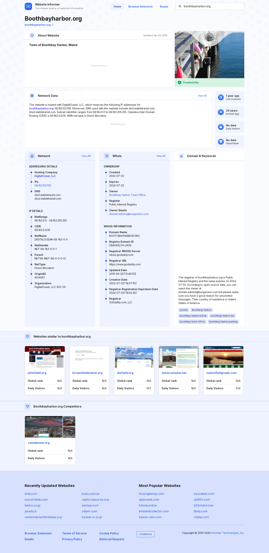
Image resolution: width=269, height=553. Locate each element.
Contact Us (146, 534)
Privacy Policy (72, 539)
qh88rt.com (202, 499)
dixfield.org (125, 373)
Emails (164, 6)
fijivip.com (200, 511)
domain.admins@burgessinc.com (129, 213)
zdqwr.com (89, 511)
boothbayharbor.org (38, 24)
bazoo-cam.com (150, 517)
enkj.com (31, 493)
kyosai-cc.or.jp (92, 517)
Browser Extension (140, 6)
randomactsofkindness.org (43, 517)
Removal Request (111, 539)
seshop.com (90, 505)
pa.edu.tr (31, 511)
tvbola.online (148, 505)
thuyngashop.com (151, 493)
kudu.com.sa (90, 493)
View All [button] (202, 95)
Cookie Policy (109, 533)
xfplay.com (201, 517)
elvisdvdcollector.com (154, 511)
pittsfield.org (37, 373)
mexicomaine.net (174, 373)
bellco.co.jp (32, 505)
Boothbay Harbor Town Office (127, 194)
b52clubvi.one (203, 505)
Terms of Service (74, 533)
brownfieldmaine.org (87, 373)
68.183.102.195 (43, 185)
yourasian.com (204, 493)
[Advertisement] (98, 76)
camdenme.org (39, 443)
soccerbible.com (36, 499)
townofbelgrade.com (221, 373)
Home (117, 6)
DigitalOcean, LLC (45, 175)
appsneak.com (149, 499)
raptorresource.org (95, 499)
